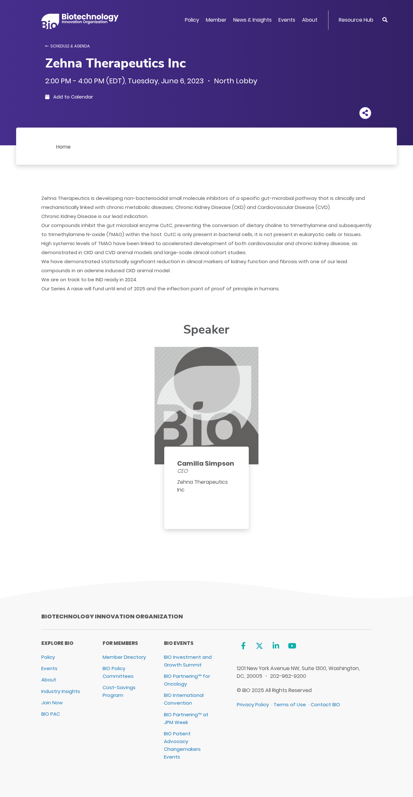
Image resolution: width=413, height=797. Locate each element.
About (309, 20)
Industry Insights (60, 691)
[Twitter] (259, 645)
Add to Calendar (72, 96)
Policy (192, 20)
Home (63, 146)
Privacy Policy (253, 704)
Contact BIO (325, 704)
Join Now (52, 702)
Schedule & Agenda (70, 46)
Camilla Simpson (205, 463)
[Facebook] (243, 645)
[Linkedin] (275, 645)
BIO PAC (50, 713)
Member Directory (124, 657)
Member (216, 20)
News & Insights (252, 20)
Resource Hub (356, 20)
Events (286, 20)
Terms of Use (290, 704)
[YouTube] (292, 645)
